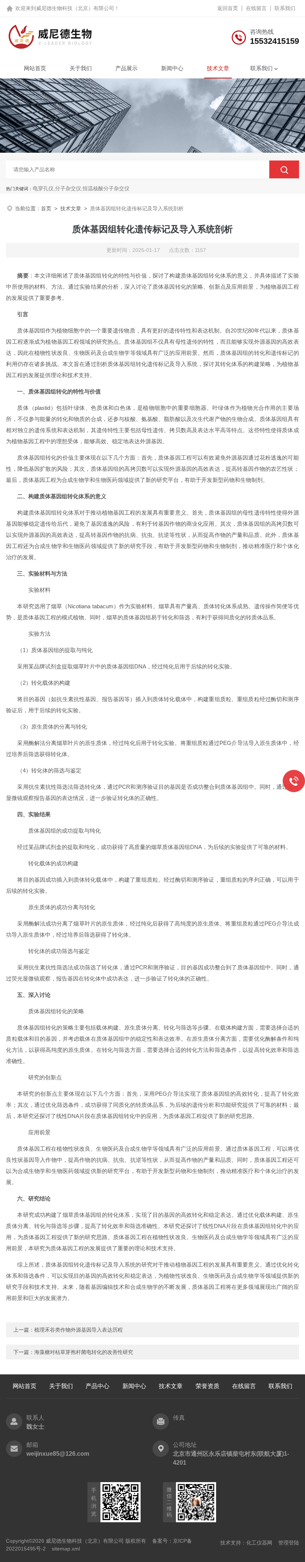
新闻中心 (172, 68)
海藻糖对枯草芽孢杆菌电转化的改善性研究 (83, 1352)
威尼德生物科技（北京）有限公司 (75, 8)
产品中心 (97, 1386)
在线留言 (256, 8)
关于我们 (81, 68)
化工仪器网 (259, 1543)
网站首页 (35, 68)
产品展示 (126, 68)
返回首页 (227, 8)
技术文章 (218, 68)
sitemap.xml (66, 1549)
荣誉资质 (207, 1386)
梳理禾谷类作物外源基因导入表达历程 (78, 1330)
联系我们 (284, 8)
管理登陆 (288, 1543)
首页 (46, 208)
